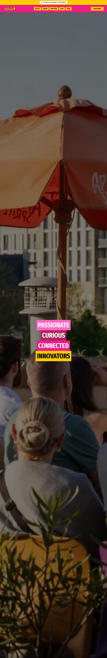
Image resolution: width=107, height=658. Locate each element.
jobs (62, 9)
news (68, 9)
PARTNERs (54, 9)
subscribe (97, 9)
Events (37, 9)
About (45, 9)
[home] (10, 8)
